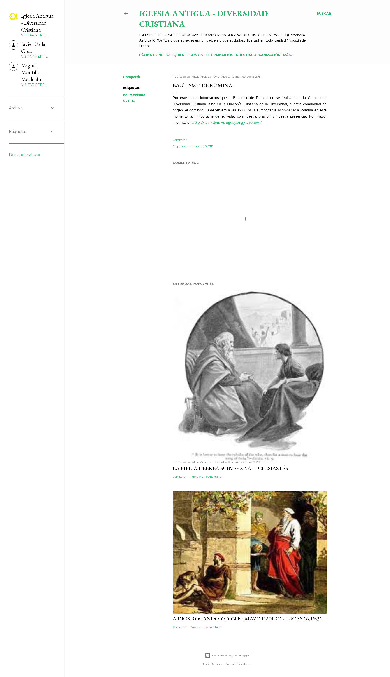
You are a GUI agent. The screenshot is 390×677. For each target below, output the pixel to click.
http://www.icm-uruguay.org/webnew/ (227, 122)
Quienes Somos (188, 55)
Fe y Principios (219, 55)
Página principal (155, 55)
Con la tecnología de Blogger (230, 655)
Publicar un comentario (205, 476)
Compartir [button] (131, 77)
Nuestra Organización (258, 55)
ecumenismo (134, 95)
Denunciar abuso (24, 155)
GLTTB (129, 101)
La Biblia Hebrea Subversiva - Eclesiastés (230, 468)
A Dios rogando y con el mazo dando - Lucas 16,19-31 (248, 618)
